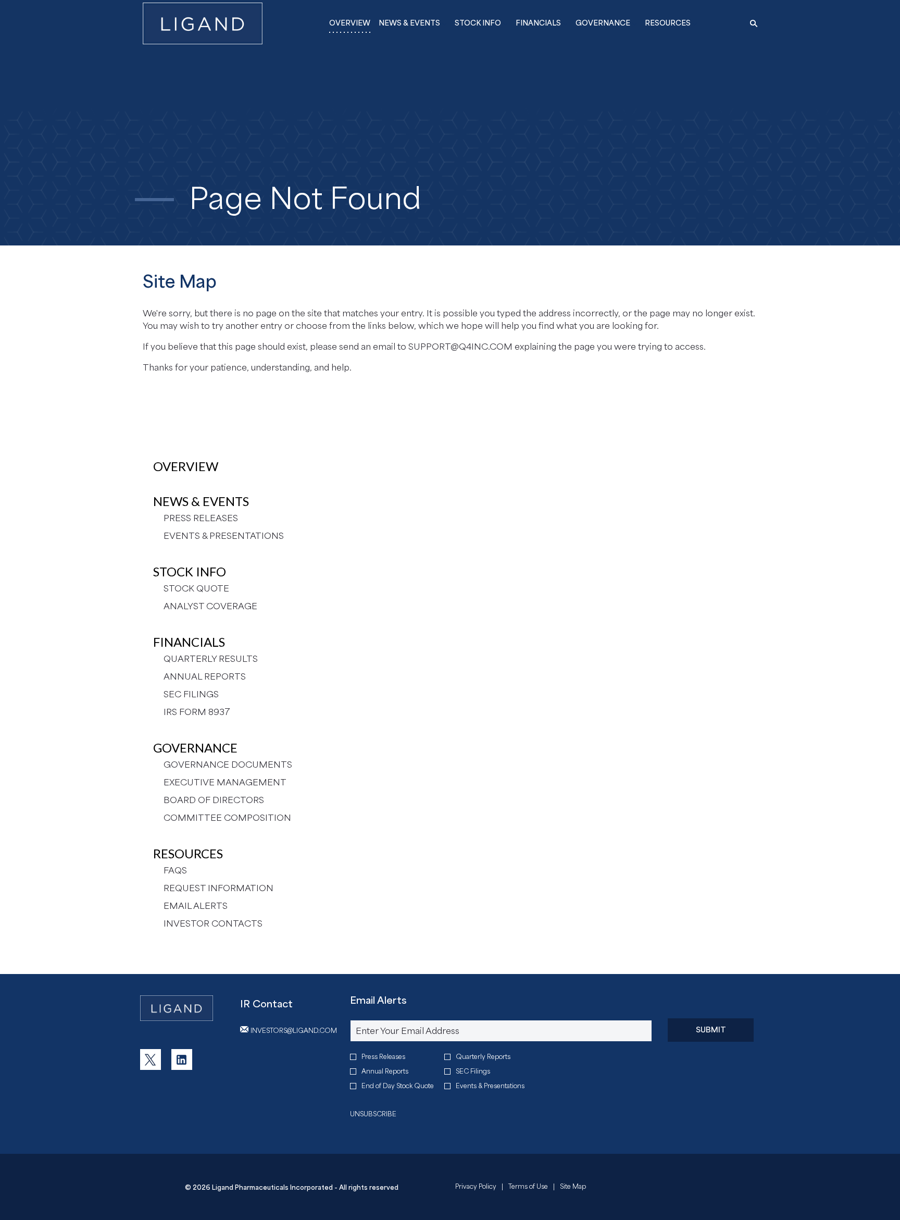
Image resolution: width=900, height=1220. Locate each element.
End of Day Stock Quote (397, 1086)
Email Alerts (196, 906)
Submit (711, 1029)
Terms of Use (528, 1187)
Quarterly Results (211, 659)
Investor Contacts (213, 923)
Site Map (573, 1187)
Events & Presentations (224, 536)
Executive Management (225, 782)
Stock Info (189, 571)
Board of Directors (214, 800)
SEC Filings (191, 694)
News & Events (201, 501)
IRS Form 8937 (197, 712)
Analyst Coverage (210, 606)
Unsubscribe (373, 1114)
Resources (188, 853)
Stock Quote (196, 588)
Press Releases (201, 518)
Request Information (218, 888)
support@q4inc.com (460, 346)
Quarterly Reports (483, 1057)
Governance (195, 747)
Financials (189, 641)
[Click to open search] (751, 24)
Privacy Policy (475, 1187)
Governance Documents (228, 764)
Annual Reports (205, 676)
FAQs (175, 870)
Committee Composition (227, 817)
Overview (185, 466)
